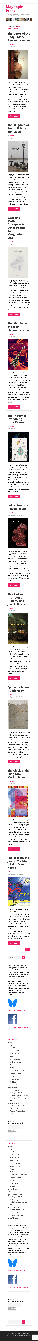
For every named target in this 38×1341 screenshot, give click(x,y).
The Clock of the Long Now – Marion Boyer (19, 774)
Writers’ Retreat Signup (18, 1111)
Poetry (12, 1068)
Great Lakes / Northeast (18, 1070)
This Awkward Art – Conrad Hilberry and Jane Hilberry (17, 599)
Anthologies (14, 1056)
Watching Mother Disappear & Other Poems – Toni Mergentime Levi (17, 227)
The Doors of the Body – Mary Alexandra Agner (19, 37)
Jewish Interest (15, 1062)
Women (12, 1076)
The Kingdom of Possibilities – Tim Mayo (18, 128)
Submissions (12, 1088)
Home (10, 1042)
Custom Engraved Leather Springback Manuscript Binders (19, 1098)
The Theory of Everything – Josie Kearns (17, 419)
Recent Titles (14, 1053)
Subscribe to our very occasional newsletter (15, 1122)
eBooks (12, 1048)
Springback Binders (15, 1090)
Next (27, 949)
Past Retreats (14, 1108)
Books (11, 608)
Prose (12, 1065)
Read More (14, 116)
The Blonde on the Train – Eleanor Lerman (18, 327)
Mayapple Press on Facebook (18, 1027)
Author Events (13, 1085)
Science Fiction (15, 1073)
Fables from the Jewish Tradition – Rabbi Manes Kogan (18, 862)
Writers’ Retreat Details (18, 1105)
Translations (14, 1079)
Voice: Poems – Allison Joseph (18, 507)
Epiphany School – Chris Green (19, 689)
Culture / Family (15, 1059)
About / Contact (13, 1114)
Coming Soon (14, 1050)
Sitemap (22, 1338)
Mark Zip (16, 1338)
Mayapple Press (16, 1333)
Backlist (11, 44)
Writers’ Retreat (13, 1103)
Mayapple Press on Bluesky (17, 1010)
